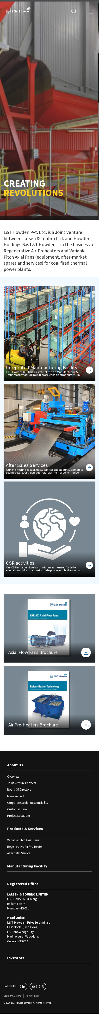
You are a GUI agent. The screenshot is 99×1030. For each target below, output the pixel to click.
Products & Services (25, 829)
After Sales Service (18, 853)
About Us (15, 765)
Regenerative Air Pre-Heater (25, 847)
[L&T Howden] (18, 11)
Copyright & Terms (12, 996)
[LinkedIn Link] (23, 986)
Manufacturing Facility (27, 866)
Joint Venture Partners (21, 783)
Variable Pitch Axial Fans (23, 840)
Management (15, 796)
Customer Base (17, 809)
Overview (13, 776)
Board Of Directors (19, 789)
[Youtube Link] (33, 986)
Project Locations (18, 816)
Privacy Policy (32, 996)
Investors (15, 958)
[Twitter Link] (42, 986)
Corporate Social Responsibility (27, 803)
